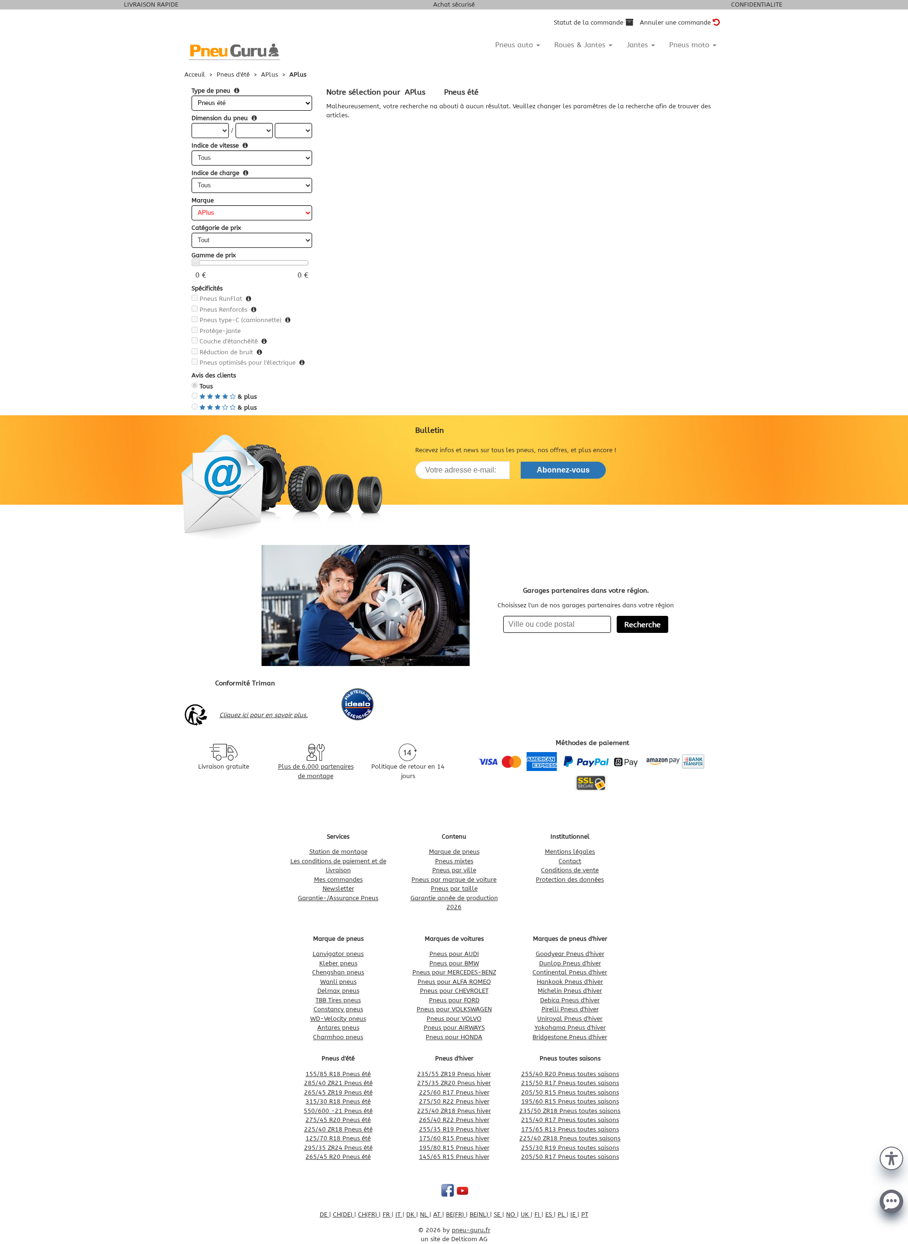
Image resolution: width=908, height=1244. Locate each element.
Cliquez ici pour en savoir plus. (263, 714)
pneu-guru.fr (471, 1230)
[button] (891, 1157)
